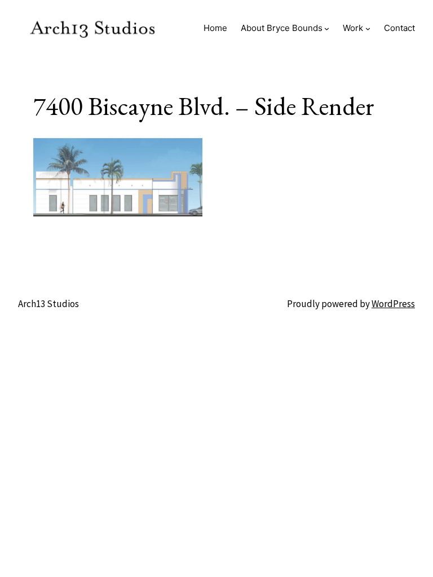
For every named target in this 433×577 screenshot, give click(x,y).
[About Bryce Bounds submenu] (326, 27)
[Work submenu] (367, 27)
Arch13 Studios (48, 304)
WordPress (393, 304)
